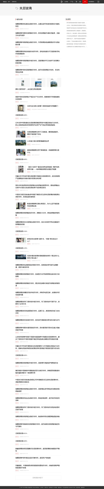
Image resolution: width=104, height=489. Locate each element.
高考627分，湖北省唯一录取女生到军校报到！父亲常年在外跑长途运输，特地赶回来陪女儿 (78, 33)
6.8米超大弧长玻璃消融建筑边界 (38, 141)
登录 (85, 1)
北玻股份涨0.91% (21, 433)
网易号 (17, 28)
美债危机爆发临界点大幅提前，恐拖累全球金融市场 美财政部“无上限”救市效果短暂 (78, 30)
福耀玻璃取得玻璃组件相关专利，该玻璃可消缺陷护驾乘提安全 (36, 363)
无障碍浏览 (14, 1)
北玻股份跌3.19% (21, 248)
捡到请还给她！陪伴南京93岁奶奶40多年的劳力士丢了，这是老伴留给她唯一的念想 (78, 44)
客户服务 (55, 487)
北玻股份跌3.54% (21, 231)
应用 (9, 1)
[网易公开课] (66, 1)
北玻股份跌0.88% (21, 115)
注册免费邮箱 (91, 1)
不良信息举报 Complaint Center (69, 487)
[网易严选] (72, 1)
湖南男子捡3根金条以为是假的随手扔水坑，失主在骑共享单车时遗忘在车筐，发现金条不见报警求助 (78, 28)
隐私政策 (60, 487)
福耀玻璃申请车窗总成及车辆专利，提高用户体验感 (32, 458)
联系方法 (46, 487)
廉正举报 (78, 487)
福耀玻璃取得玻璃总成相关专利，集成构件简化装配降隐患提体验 (37, 416)
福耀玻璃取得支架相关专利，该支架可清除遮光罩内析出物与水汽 (37, 320)
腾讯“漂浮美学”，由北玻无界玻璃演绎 (28, 89)
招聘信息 (51, 487)
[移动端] (62, 1)
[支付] (77, 1)
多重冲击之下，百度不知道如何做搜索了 (76, 38)
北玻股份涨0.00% (21, 159)
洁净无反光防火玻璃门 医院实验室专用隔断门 (42, 106)
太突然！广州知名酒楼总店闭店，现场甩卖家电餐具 (78, 41)
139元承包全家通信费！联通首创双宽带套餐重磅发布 (78, 36)
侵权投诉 (83, 487)
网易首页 (5, 1)
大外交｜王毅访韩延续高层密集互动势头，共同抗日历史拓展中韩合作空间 (78, 25)
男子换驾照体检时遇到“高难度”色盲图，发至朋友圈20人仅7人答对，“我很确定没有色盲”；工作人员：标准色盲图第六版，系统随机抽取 (78, 22)
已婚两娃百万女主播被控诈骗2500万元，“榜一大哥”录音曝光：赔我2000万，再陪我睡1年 (78, 46)
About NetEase (36, 487)
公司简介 (42, 487)
